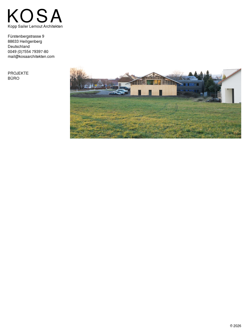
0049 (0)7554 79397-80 (28, 51)
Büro (13, 78)
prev (74, 142)
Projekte (18, 73)
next (236, 142)
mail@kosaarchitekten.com (31, 56)
